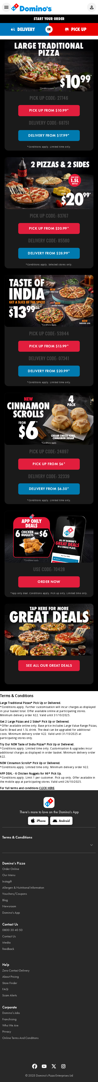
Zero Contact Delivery (15, 970)
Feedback (8, 949)
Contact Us (9, 936)
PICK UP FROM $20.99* (49, 228)
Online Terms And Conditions (20, 1038)
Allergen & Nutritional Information (23, 888)
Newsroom (9, 906)
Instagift (7, 881)
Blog (5, 900)
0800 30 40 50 (12, 930)
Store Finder (9, 983)
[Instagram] (63, 1068)
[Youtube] (44, 1068)
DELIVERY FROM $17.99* (49, 135)
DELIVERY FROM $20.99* (49, 371)
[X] (54, 1068)
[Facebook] (35, 1068)
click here (46, 788)
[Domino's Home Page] (31, 7)
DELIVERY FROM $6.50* (49, 489)
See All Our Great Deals (49, 665)
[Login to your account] (91, 7)
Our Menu (8, 875)
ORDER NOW (49, 581)
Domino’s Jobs (11, 1013)
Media (6, 942)
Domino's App (11, 913)
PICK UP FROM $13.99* (49, 346)
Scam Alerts (9, 995)
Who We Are (10, 1025)
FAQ (5, 989)
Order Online (10, 869)
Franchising (9, 1019)
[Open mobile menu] (6, 7)
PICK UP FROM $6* (49, 464)
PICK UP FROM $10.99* (49, 110)
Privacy (6, 1031)
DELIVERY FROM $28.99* (49, 253)
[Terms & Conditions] (91, 845)
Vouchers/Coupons (14, 894)
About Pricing (10, 977)
